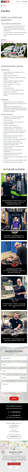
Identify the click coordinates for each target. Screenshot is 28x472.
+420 (15, 412)
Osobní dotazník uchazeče (8, 41)
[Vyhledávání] (17, 1)
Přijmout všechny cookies (14, 463)
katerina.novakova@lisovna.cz (15, 417)
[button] (2, 442)
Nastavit (14, 467)
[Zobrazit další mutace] (21, 1)
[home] (2, 5)
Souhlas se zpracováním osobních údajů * (12, 393)
